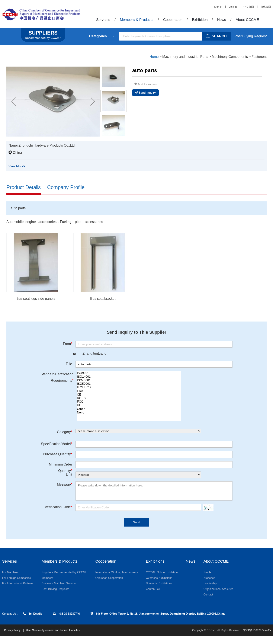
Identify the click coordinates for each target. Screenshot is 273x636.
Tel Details (35, 613)
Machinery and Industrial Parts (185, 56)
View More (17, 166)
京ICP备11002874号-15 (257, 630)
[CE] (129, 394)
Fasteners (259, 56)
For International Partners (17, 583)
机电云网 (266, 6)
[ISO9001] (129, 373)
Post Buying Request (251, 36)
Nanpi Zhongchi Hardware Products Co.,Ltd (42, 145)
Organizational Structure (218, 589)
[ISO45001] (129, 380)
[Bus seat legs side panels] (35, 262)
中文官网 (249, 6)
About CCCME (247, 20)
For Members (10, 572)
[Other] (129, 409)
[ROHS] (129, 398)
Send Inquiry (147, 92)
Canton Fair (153, 589)
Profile (207, 572)
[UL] (129, 405)
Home (154, 56)
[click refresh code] (207, 507)
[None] (129, 412)
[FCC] (129, 401)
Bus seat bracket (102, 298)
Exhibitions (155, 561)
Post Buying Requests (55, 589)
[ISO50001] (129, 384)
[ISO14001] (129, 376)
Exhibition (200, 20)
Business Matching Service (59, 583)
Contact (208, 594)
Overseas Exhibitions (159, 577)
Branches (209, 577)
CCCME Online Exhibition (162, 572)
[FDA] (129, 391)
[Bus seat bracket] (102, 262)
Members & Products (137, 20)
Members (47, 577)
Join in (233, 6)
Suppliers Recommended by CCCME (64, 572)
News (221, 20)
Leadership (210, 583)
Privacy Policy (12, 630)
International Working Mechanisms (116, 572)
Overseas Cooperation (109, 577)
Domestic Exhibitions (159, 583)
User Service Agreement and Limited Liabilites (53, 630)
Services (103, 20)
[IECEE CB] (129, 387)
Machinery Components (230, 56)
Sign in (218, 6)
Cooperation (172, 20)
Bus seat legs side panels (35, 298)
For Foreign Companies (16, 577)
